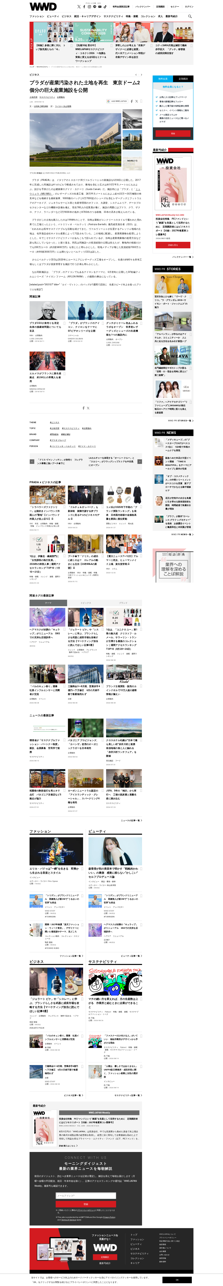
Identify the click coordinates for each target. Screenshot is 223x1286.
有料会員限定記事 (121, 6)
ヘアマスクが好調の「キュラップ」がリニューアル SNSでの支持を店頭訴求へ (45, 633)
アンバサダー (59, 907)
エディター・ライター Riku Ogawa (44, 881)
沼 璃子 (107, 940)
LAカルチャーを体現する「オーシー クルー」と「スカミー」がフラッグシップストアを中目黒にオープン (111, 461)
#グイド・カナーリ (87, 446)
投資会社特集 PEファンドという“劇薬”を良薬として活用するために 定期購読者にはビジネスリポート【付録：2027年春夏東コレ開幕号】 (173, 227)
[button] (190, 16)
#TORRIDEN (50, 917)
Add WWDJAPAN (119, 101)
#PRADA (54, 434)
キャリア (135, 1263)
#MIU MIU (65, 434)
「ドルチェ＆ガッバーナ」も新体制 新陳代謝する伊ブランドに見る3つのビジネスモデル (84, 513)
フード (118, 761)
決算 (70, 699)
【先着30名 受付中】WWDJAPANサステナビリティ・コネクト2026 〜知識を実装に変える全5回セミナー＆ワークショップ (90, 53)
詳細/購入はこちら (67, 1146)
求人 (160, 16)
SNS (31, 524)
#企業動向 (87, 428)
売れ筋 (130, 524)
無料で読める (74, 652)
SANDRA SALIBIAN (75, 339)
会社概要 (162, 1251)
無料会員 (162, 78)
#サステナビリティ (71, 428)
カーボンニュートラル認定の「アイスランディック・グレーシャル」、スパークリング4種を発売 (84, 796)
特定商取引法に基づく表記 (169, 1241)
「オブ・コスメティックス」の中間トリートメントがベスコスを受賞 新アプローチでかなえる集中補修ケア (178, 483)
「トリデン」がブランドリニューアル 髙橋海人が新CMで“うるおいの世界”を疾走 (62, 899)
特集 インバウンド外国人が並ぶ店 (45, 526)
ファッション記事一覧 (70, 956)
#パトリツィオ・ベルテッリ (63, 446)
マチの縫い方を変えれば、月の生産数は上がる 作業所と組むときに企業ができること (113, 1003)
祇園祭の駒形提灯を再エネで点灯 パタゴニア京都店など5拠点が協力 (45, 794)
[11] (132, 160)
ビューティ (53, 16)
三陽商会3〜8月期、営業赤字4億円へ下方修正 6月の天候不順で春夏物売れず (84, 690)
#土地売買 (54, 428)
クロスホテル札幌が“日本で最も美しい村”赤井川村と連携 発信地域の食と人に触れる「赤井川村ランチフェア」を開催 (121, 748)
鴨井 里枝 (49, 942)
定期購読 (160, 6)
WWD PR (179, 421)
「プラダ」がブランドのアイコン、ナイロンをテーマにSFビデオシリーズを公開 (84, 327)
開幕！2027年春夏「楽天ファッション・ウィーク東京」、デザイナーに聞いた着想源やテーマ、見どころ (62, 928)
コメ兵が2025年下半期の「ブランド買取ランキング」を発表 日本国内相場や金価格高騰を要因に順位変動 (121, 513)
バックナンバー (142, 6)
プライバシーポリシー (86, 1210)
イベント (42, 699)
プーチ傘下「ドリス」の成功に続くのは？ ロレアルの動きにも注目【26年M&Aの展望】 (83, 562)
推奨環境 (162, 1244)
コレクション (148, 16)
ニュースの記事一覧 (130, 820)
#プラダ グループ (58, 440)
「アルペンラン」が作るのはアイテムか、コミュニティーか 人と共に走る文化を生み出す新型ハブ (170, 337)
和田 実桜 (33, 1022)
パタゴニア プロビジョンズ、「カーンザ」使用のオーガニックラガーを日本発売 (83, 744)
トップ (133, 1234)
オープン (119, 339)
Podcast (108, 1012)
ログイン (189, 6)
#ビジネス (54, 422)
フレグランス (91, 650)
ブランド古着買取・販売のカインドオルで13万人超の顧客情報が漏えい (121, 690)
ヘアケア (33, 642)
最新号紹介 (172, 16)
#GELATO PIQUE (37, 1028)
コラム (114, 569)
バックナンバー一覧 (181, 257)
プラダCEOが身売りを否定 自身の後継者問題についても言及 (46, 327)
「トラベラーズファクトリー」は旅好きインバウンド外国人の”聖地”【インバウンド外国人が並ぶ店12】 (45, 513)
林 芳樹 (48, 1047)
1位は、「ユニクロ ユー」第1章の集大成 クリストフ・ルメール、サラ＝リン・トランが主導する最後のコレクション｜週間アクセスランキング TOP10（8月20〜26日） (121, 639)
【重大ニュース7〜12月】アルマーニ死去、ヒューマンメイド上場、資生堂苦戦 (122, 560)
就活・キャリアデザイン (87, 16)
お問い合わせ (164, 1255)
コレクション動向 (52, 936)
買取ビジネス (111, 524)
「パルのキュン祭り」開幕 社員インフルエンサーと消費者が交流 (45, 690)
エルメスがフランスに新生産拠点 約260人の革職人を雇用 (45, 377)
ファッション (37, 16)
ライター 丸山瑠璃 (63, 106)
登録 (173, 133)
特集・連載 (132, 16)
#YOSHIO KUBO (52, 948)
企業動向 (61, 97)
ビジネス (67, 16)
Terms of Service (68, 1220)
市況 (36, 524)
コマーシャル (73, 335)
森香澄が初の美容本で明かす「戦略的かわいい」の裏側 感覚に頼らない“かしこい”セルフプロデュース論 (113, 872)
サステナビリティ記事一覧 (127, 1095)
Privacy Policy (109, 1217)
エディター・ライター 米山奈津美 (102, 885)
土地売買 (33, 97)
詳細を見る (173, 245)
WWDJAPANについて (167, 1234)
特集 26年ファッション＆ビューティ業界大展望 (83, 575)
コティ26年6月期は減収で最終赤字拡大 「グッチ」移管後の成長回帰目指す (171, 49)
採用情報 (162, 1258)
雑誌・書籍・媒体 (108, 881)
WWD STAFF (50, 911)
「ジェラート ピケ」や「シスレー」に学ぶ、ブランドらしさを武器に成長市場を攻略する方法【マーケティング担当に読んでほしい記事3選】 (83, 637)
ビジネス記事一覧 (72, 1095)
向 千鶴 (91, 1018)
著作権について (165, 1248)
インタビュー (35, 877)
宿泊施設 (109, 761)
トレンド (122, 524)
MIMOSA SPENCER (37, 389)
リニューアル (44, 642)
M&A (31, 335)
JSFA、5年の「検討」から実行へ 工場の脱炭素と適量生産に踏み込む (121, 794)
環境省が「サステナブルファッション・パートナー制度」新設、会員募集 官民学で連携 (45, 746)
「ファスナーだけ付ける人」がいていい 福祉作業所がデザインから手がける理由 (121, 1039)
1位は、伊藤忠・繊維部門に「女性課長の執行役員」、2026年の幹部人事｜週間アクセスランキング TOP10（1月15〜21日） (45, 564)
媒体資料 (162, 1262)
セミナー (175, 6)
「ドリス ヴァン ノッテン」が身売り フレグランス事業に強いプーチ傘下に (60, 462)
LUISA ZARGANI (41, 106)
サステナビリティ (113, 16)
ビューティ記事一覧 (130, 956)
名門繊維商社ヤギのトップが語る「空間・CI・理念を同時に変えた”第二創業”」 (171, 371)
